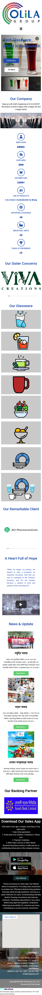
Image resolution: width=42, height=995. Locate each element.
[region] (21, 63)
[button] (21, 29)
